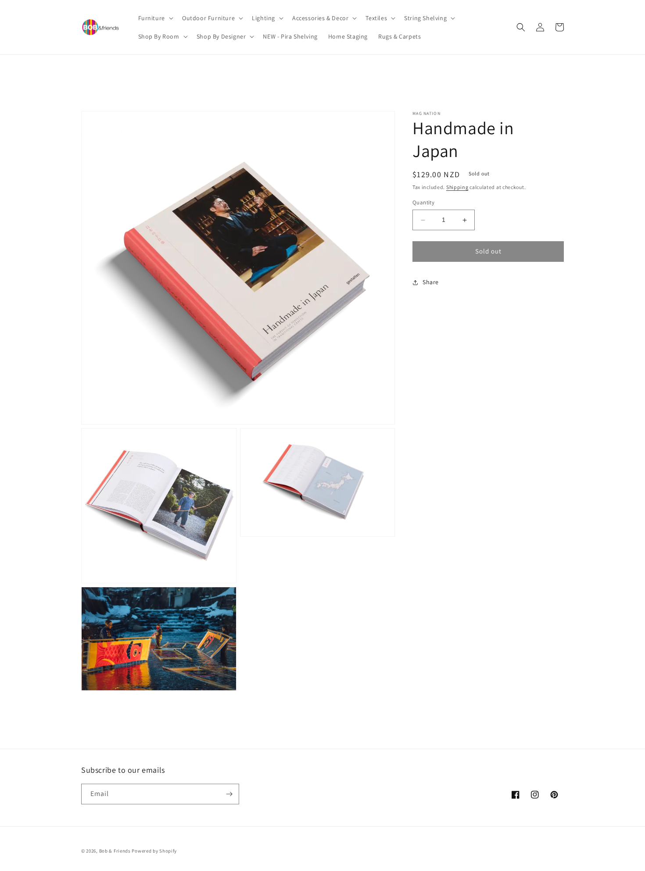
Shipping (457, 187)
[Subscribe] (229, 794)
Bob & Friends (115, 851)
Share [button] (431, 282)
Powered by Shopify (154, 851)
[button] (155, 18)
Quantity (423, 203)
